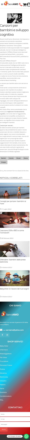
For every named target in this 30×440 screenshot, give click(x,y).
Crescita (11, 158)
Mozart (18, 158)
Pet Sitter (3, 357)
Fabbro (2, 385)
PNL (1, 400)
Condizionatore (5, 396)
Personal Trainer (6, 365)
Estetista (3, 392)
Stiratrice (3, 373)
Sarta (2, 388)
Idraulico (3, 381)
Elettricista (4, 377)
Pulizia (2, 369)
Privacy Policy (11, 437)
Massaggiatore (5, 354)
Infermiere (4, 350)
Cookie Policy (20, 437)
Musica (26, 158)
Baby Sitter (4, 346)
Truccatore (4, 361)
